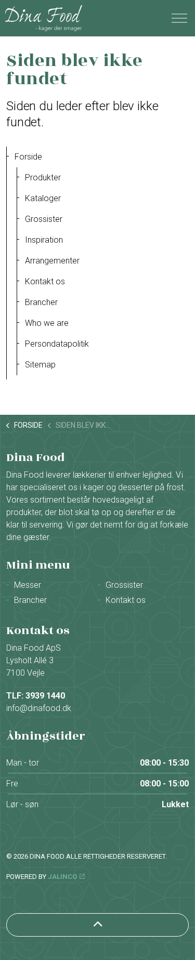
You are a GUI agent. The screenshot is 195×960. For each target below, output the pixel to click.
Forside (28, 157)
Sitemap (40, 365)
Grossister (43, 219)
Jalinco (62, 876)
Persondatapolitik (57, 344)
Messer (27, 585)
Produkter (43, 177)
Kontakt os (45, 281)
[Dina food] (43, 18)
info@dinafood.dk (38, 708)
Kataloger (43, 198)
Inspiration (44, 240)
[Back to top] (97, 925)
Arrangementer (52, 261)
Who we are (47, 323)
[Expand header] (179, 18)
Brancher (41, 302)
